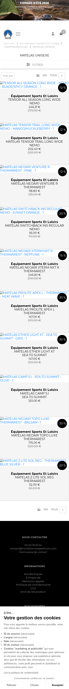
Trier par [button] (8, 75)
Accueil (9, 43)
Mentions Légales (33, 581)
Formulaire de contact (33, 552)
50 (37, 75)
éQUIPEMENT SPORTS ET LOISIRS (39, 43)
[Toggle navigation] (18, 34)
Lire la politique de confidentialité (21, 672)
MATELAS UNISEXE (44, 46)
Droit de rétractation (33, 591)
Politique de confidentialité (33, 584)
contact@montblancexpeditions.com (33, 548)
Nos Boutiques (33, 574)
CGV (33, 588)
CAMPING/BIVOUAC (16, 46)
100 (45, 75)
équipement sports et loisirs (34, 96)
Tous (53, 75)
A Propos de (33, 577)
